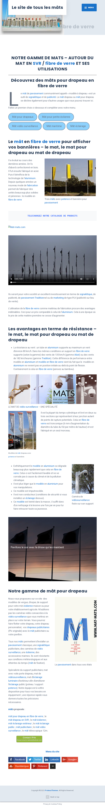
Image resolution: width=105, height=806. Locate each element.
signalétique (35, 97)
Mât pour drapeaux (22, 116)
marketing (58, 297)
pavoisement (36, 93)
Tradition (39, 297)
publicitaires (43, 627)
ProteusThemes (51, 790)
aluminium (30, 178)
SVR (37, 63)
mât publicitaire (24, 727)
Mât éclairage (78, 126)
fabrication (32, 185)
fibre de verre (60, 63)
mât (24, 93)
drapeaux (31, 627)
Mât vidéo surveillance (25, 126)
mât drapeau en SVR (18, 720)
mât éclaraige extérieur (20, 723)
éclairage (30, 498)
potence (65, 199)
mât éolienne (39, 720)
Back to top (54, 797)
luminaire (13, 680)
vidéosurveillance (81, 500)
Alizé (76, 354)
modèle (36, 466)
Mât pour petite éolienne (56, 116)
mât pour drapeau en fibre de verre (25, 716)
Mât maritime (54, 126)
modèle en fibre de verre (50, 362)
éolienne (28, 606)
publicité (51, 97)
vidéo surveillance (29, 406)
